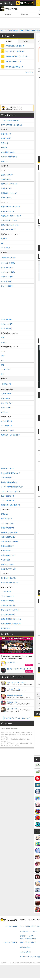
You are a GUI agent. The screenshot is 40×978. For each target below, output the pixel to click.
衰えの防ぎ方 (5, 628)
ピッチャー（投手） (7, 267)
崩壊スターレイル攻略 (26, 936)
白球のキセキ (5, 398)
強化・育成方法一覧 (7, 496)
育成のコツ (4, 514)
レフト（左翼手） (7, 328)
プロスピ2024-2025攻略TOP (10, 120)
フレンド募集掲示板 (7, 500)
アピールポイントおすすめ (9, 610)
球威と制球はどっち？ (8, 555)
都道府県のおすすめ (7, 528)
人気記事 (8, 41)
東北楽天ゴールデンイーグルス (11, 216)
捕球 (2, 365)
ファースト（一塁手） (8, 263)
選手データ (24, 14)
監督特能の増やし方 (7, 546)
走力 (2, 360)
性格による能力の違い (8, 537)
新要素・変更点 (6, 138)
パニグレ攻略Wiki (25, 952)
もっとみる (29, 72)
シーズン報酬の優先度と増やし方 (12, 487)
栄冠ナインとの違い (7, 564)
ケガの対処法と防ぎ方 (8, 614)
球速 (2, 337)
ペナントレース (6, 407)
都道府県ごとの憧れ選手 (9, 532)
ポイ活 (11, 3)
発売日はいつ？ (6, 134)
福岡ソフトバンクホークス (9, 225)
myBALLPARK (6, 394)
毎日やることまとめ (7, 468)
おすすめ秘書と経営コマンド (10, 473)
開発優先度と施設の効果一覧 (10, 505)
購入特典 (4, 147)
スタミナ (4, 342)
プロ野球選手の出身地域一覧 (15, 46)
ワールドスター (6, 248)
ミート (3, 351)
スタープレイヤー (7, 403)
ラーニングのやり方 (7, 596)
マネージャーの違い (7, 523)
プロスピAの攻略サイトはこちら (11, 125)
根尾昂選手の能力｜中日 (13, 61)
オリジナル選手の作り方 (9, 157)
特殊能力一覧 (6, 384)
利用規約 (22, 920)
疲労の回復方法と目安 (8, 605)
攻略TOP (8, 14)
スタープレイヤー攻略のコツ (15, 51)
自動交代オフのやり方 (8, 569)
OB (2, 243)
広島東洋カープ (6, 179)
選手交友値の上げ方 (7, 601)
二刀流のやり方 (6, 591)
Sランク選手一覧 (6, 421)
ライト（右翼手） (7, 319)
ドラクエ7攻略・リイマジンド (29, 931)
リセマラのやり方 (7, 551)
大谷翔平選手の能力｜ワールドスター (18, 56)
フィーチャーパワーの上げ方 (10, 491)
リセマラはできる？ (7, 430)
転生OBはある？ (6, 518)
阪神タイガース (6, 198)
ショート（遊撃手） (7, 286)
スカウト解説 (5, 560)
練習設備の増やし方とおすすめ (11, 619)
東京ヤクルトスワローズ (9, 184)
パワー (3, 356)
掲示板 (26, 41)
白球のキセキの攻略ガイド (14, 67)
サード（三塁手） (7, 281)
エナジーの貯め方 (7, 477)
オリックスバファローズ (9, 220)
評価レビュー (5, 161)
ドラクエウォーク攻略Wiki (28, 939)
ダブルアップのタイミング (9, 582)
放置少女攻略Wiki (25, 947)
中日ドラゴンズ (6, 188)
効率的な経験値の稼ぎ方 (9, 482)
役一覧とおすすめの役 (8, 578)
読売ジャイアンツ (7, 175)
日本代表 (4, 238)
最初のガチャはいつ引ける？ (10, 435)
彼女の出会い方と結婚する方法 (11, 623)
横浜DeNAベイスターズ (8, 193)
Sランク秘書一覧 (6, 426)
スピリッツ (4, 412)
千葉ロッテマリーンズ (8, 229)
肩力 (2, 374)
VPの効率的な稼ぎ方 (8, 152)
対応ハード (4, 143)
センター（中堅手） (7, 324)
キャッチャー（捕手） (8, 272)
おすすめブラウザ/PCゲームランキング (18, 718)
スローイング (5, 369)
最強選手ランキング (8, 258)
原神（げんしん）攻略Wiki (28, 942)
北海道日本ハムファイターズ (10, 207)
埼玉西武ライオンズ (7, 211)
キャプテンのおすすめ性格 (9, 541)
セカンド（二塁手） (7, 277)
